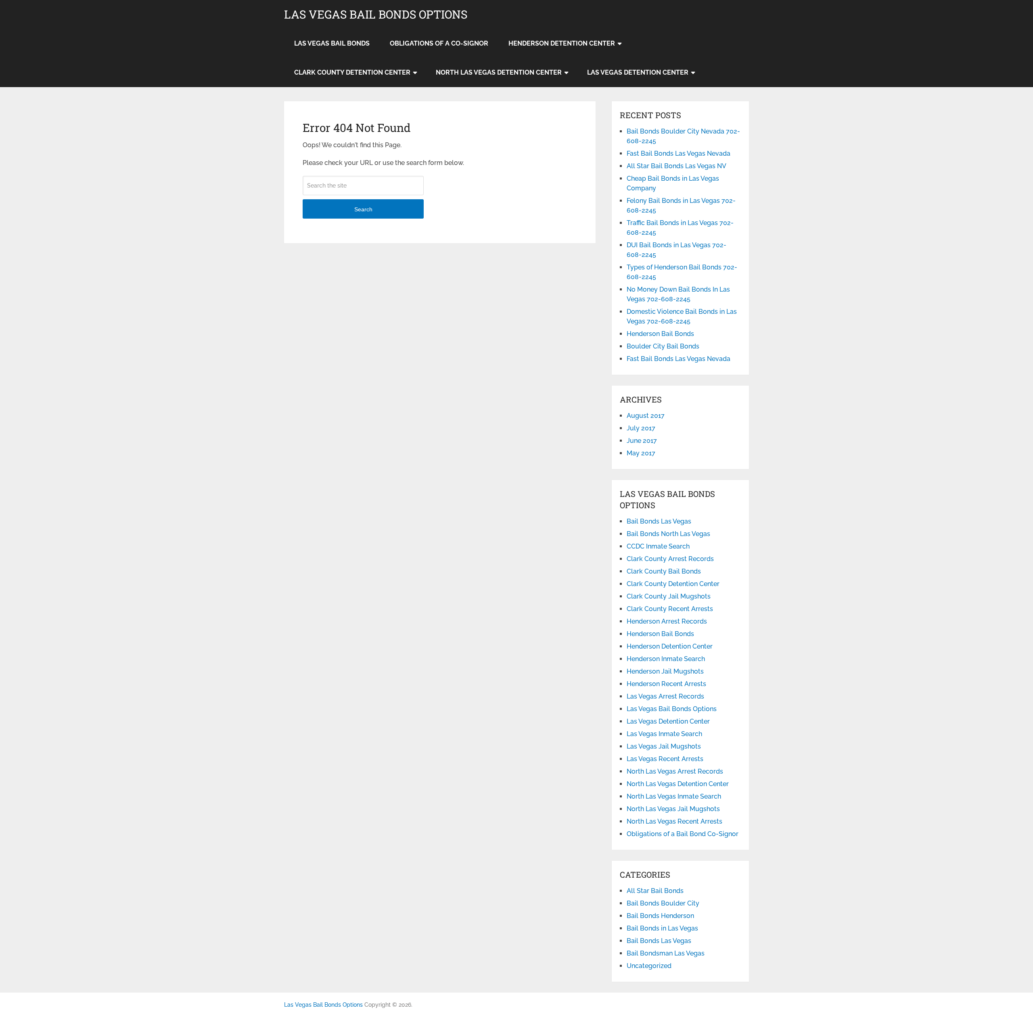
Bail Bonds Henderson (660, 916)
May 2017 (641, 453)
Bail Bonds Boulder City (663, 903)
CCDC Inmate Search (658, 546)
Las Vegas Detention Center (637, 72)
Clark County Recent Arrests (670, 609)
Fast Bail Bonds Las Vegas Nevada (678, 153)
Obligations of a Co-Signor (439, 43)
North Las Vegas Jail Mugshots (673, 809)
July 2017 (641, 428)
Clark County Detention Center (352, 72)
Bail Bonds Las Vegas (659, 521)
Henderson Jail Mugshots (665, 671)
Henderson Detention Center (561, 43)
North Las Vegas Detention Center (499, 72)
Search (363, 209)
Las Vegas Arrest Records (665, 696)
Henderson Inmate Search (666, 659)
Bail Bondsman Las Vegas (666, 953)
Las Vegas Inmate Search (664, 734)
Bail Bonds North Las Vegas (668, 534)
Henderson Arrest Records (667, 621)
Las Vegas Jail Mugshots (664, 746)
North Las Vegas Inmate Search (674, 796)
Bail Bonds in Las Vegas (662, 928)
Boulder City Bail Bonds (663, 346)
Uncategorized (649, 966)
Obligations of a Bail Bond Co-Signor (682, 834)
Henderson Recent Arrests (666, 684)
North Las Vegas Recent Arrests (674, 821)
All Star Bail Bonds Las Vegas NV (676, 166)
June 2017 (642, 440)
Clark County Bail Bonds (664, 571)
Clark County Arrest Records (670, 559)
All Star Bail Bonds (655, 891)
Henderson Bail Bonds (660, 334)
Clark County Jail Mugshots (669, 596)
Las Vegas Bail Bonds (332, 43)
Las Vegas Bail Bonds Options (375, 14)
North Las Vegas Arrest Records (675, 771)
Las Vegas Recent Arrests (665, 759)
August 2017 (646, 415)
